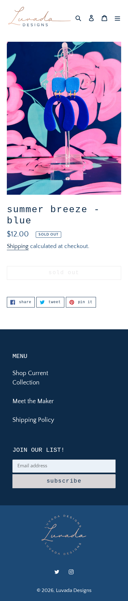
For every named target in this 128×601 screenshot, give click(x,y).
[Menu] (117, 17)
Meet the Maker (33, 401)
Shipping (18, 246)
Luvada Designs (74, 590)
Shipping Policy (33, 420)
